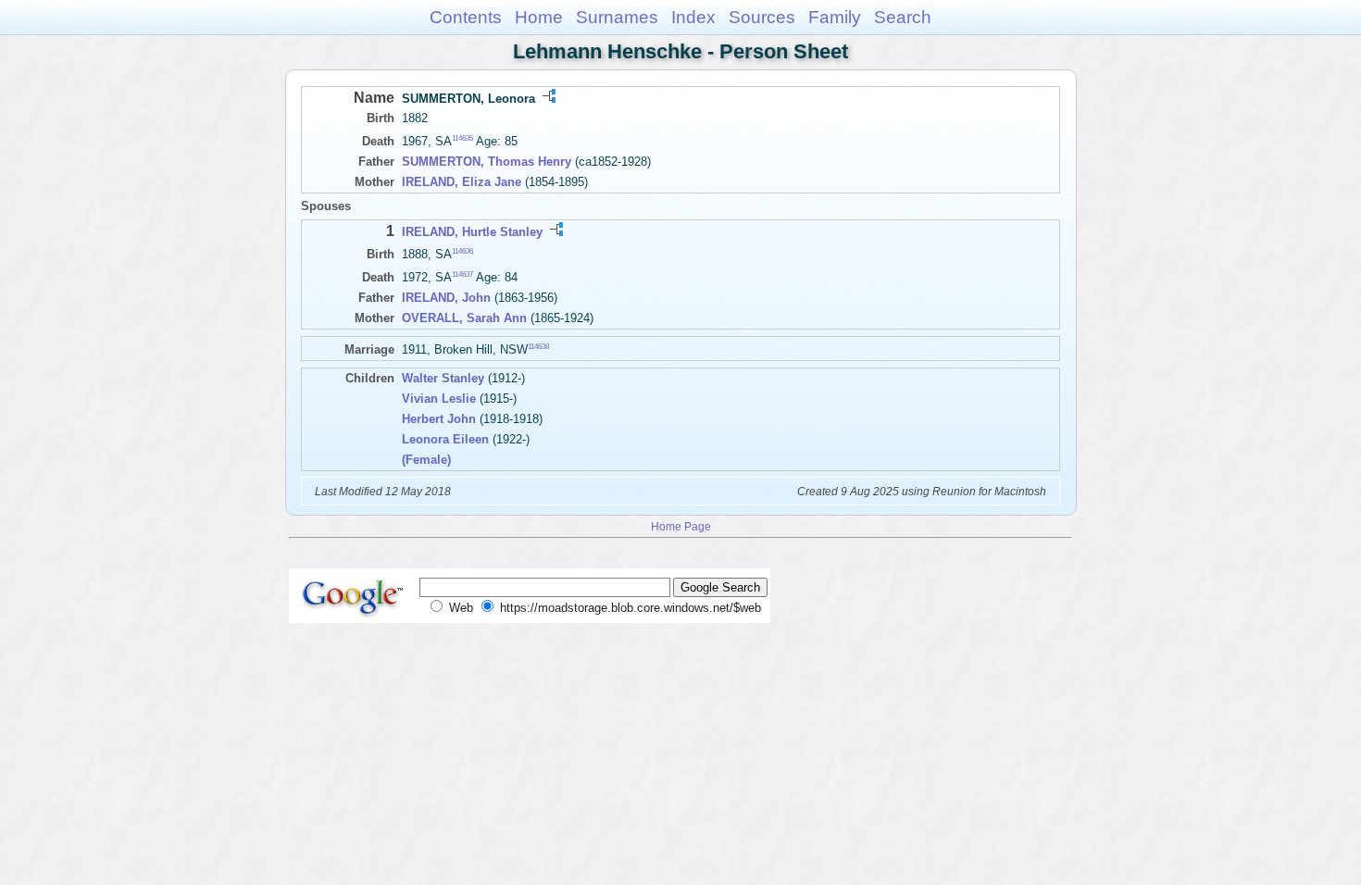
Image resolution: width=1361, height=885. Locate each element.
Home (539, 17)
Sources (762, 17)
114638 (538, 347)
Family (834, 17)
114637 (462, 274)
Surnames (617, 17)
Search (902, 17)
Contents (466, 17)
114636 (462, 251)
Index (693, 17)
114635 (462, 138)
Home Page (681, 526)
